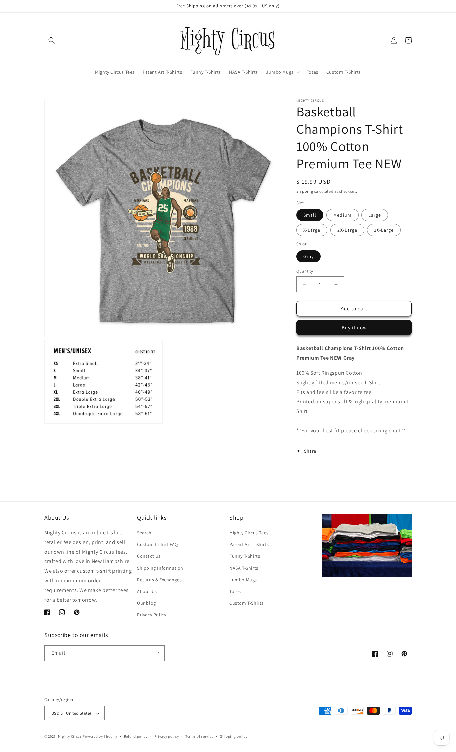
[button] (51, 40)
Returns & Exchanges (159, 580)
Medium (342, 215)
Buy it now (354, 327)
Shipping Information (160, 568)
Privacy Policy (151, 615)
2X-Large (347, 230)
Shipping (304, 191)
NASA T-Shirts (243, 568)
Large (374, 215)
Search (144, 533)
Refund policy (136, 736)
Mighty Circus (70, 736)
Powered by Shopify (100, 736)
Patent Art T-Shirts (249, 544)
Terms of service (199, 736)
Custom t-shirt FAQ (157, 544)
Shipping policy (234, 736)
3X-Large (384, 230)
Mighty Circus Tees (249, 533)
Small (309, 215)
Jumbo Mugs (243, 580)
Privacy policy (166, 736)
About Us (147, 591)
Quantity (304, 271)
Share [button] (310, 451)
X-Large (311, 230)
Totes (235, 591)
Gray (308, 256)
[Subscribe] (157, 653)
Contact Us (149, 556)
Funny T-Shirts (244, 556)
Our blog (146, 603)
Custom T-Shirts (246, 603)
